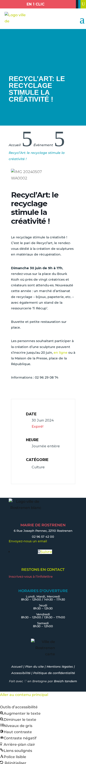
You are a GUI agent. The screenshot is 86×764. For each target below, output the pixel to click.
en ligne (60, 352)
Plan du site (34, 666)
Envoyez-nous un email (28, 541)
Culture (38, 467)
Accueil (16, 666)
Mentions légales (60, 666)
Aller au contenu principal (24, 695)
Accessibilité (21, 673)
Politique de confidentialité (54, 673)
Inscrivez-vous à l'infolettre (31, 576)
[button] (20, 713)
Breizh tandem (65, 681)
